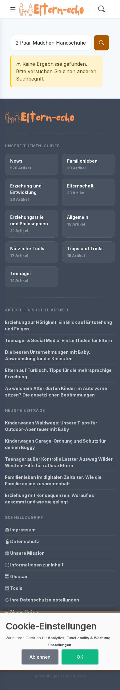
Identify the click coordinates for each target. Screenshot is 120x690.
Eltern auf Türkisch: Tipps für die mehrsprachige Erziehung (58, 373)
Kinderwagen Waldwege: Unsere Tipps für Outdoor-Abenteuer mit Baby (51, 426)
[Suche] (101, 42)
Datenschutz (24, 541)
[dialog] (60, 641)
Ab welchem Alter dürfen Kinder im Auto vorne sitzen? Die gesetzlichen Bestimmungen (56, 391)
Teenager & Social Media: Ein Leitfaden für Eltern (58, 340)
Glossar (18, 576)
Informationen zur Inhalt (36, 564)
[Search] (101, 9)
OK (80, 657)
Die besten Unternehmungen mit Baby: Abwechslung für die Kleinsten (47, 355)
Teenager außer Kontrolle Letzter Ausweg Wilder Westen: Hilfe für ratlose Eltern (59, 462)
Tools (15, 588)
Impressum (22, 529)
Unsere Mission (27, 553)
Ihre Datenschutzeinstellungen (44, 599)
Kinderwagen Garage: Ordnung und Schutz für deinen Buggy (55, 444)
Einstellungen (59, 645)
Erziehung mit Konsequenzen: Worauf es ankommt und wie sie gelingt (49, 498)
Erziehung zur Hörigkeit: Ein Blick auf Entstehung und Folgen (58, 325)
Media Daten (23, 611)
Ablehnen (40, 657)
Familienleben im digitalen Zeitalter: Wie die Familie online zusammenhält (53, 480)
